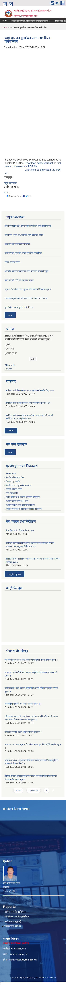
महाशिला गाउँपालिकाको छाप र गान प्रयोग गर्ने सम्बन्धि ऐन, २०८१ (30, 390)
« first (18, 790)
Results (8, 368)
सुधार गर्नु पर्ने (12, 353)
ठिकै (8, 344)
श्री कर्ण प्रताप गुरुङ (11, 883)
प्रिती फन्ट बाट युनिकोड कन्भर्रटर (18, 485)
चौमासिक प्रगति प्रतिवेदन (16, 916)
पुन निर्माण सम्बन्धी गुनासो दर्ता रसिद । (19, 307)
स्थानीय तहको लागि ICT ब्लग (17, 501)
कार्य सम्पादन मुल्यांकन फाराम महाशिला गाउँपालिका (23, 253)
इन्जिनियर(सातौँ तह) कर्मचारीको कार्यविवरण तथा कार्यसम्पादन (28, 226)
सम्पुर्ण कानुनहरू (14, 574)
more (11, 430)
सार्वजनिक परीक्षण (12, 926)
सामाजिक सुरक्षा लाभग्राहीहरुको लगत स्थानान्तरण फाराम (26, 298)
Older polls (10, 365)
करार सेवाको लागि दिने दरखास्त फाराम (19, 280)
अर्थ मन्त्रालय (11, 473)
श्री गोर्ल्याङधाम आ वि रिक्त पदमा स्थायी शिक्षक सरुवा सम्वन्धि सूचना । (31, 660)
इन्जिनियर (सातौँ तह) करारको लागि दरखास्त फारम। (24, 235)
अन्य (10, 315)
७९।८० (7, 192)
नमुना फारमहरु (10, 183)
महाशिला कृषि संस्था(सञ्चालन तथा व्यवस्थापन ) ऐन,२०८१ (28, 403)
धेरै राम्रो (10, 349)
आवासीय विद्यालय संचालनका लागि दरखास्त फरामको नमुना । (27, 271)
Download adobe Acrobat (39, 163)
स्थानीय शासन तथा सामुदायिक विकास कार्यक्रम (23, 509)
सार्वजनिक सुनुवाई (12, 921)
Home (4, 27)
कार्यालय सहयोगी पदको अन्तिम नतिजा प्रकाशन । (23, 732)
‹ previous (33, 790)
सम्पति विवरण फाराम (12, 262)
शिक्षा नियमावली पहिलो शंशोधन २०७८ (20, 530)
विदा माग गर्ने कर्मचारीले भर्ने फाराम (17, 244)
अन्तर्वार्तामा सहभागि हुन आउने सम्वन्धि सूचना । (22, 704)
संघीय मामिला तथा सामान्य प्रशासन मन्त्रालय (23, 497)
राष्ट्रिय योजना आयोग (14, 489)
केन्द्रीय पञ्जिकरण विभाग (15, 477)
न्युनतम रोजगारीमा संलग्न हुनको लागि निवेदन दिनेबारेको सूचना (28, 289)
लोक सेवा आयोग (12, 493)
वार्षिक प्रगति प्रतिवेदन (15, 911)
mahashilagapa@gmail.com (23, 959)
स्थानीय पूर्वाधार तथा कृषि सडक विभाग (20, 505)
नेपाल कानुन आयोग (13, 481)
